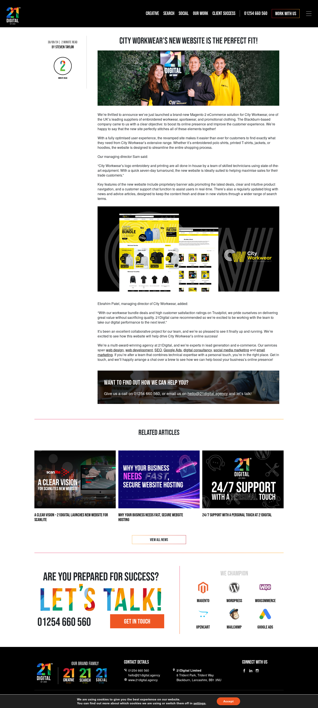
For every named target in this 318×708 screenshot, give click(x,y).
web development (139, 349)
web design (115, 349)
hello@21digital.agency (208, 393)
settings (199, 703)
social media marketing (231, 349)
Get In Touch (137, 621)
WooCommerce (265, 600)
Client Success (223, 13)
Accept (228, 701)
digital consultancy (197, 349)
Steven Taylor (64, 47)
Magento (203, 600)
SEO (158, 349)
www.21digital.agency (143, 680)
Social (184, 13)
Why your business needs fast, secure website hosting (150, 517)
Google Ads (173, 349)
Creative (152, 13)
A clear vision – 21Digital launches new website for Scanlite (71, 517)
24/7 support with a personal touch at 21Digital (237, 515)
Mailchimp (234, 627)
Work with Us (285, 14)
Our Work (200, 13)
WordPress (234, 600)
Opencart (203, 627)
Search (168, 13)
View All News (159, 540)
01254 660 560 (138, 670)
